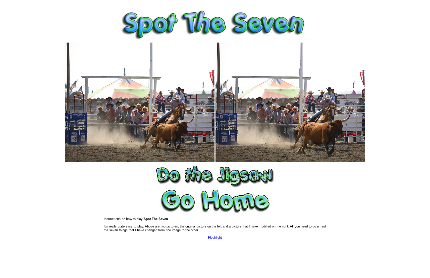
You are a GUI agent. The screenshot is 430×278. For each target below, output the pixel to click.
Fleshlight (215, 237)
